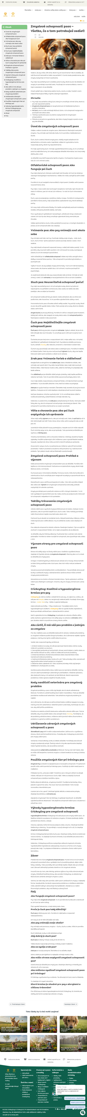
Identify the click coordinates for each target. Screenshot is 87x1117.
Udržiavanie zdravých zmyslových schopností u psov (15, 98)
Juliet (39, 602)
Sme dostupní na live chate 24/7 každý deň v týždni (44, 1078)
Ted (43, 602)
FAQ (6, 116)
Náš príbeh (25, 1073)
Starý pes (72, 10)
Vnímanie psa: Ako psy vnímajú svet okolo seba (13, 42)
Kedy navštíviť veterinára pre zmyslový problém (14, 93)
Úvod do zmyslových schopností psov (12, 33)
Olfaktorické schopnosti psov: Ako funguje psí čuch (15, 38)
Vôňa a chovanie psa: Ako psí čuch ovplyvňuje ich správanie (15, 62)
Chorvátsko (73, 1080)
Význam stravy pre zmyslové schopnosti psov (14, 76)
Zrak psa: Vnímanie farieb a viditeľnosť (14, 57)
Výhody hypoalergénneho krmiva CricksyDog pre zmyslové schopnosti (14, 108)
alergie (41, 599)
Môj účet (77, 16)
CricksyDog (35, 597)
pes (39, 35)
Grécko (71, 1083)
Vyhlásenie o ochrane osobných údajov (59, 1082)
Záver (6, 113)
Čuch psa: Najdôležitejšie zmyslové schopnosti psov (13, 52)
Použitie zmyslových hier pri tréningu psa (14, 102)
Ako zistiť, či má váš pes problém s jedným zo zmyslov (15, 88)
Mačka (81, 10)
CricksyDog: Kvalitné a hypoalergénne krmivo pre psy (14, 82)
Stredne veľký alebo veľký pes (55, 10)
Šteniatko (28, 10)
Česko (71, 1078)
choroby (43, 345)
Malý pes (38, 10)
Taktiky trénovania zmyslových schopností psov (14, 71)
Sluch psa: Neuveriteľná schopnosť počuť (13, 47)
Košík (83, 16)
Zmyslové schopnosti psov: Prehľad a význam (14, 66)
